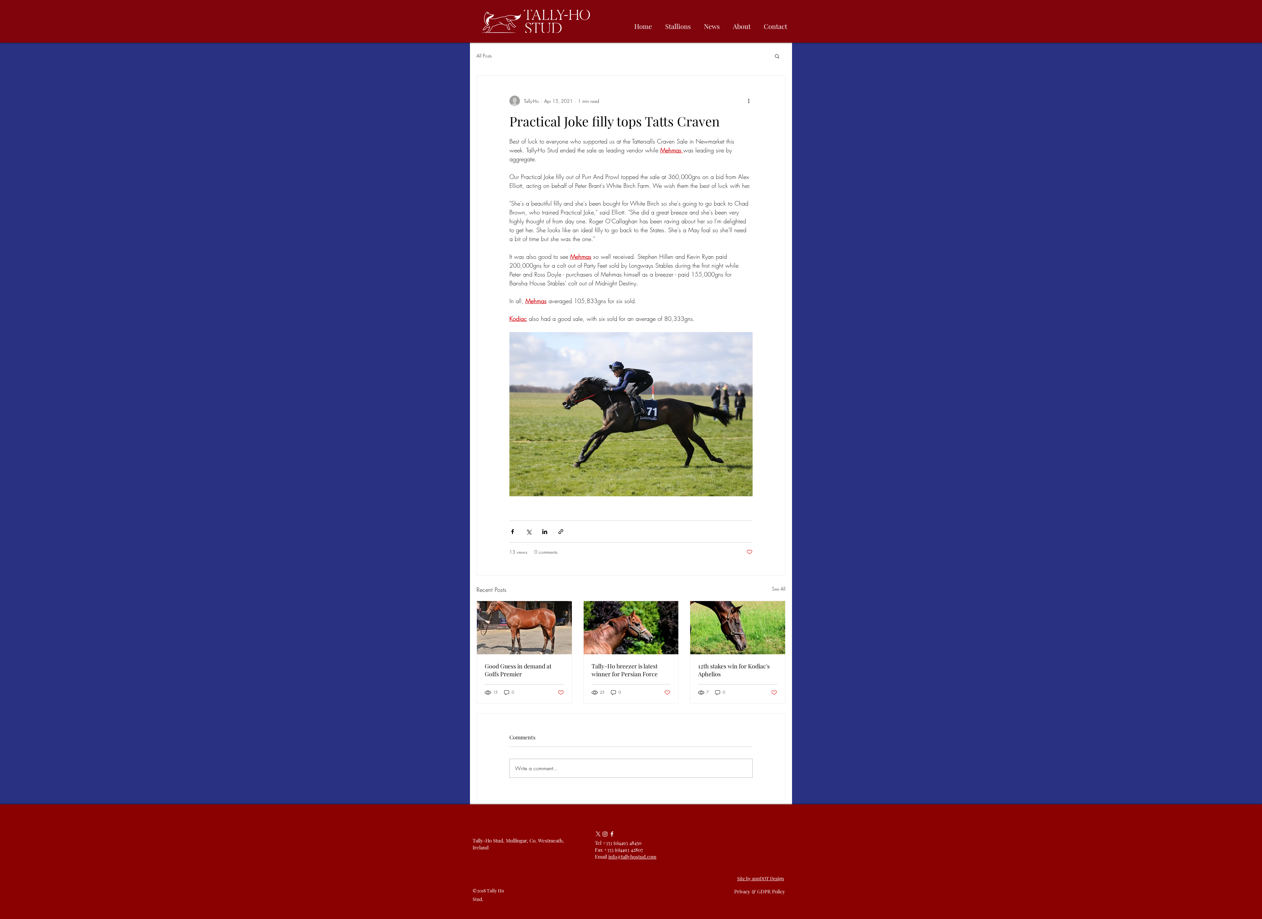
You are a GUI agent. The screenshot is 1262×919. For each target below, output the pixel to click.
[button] (777, 55)
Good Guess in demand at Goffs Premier (518, 670)
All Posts (484, 56)
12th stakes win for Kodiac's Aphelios (734, 670)
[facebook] (612, 834)
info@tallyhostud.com (632, 856)
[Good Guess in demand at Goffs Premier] (524, 627)
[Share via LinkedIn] (545, 531)
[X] (598, 834)
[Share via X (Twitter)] (529, 531)
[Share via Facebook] (512, 531)
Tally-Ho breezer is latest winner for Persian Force (625, 670)
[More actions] (749, 101)
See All (778, 589)
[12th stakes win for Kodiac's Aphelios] (737, 627)
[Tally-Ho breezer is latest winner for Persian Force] (631, 627)
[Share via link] (561, 531)
